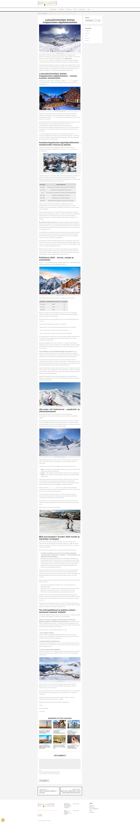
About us (91, 805)
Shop (89, 9)
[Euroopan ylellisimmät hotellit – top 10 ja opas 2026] (59, 739)
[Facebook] (39, 815)
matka (67, 149)
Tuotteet (61, 9)
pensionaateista (69, 80)
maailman (53, 117)
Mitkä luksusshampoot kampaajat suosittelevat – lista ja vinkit (67, 812)
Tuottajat (69, 9)
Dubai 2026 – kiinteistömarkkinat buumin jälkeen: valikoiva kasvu (72, 732)
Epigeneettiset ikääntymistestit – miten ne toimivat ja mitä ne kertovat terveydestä (67, 805)
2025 (44, 262)
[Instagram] (41, 815)
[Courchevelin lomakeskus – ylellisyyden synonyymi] (59, 724)
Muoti (75, 9)
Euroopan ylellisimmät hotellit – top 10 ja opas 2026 (59, 747)
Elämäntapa (53, 9)
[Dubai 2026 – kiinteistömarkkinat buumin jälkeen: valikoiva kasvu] (73, 724)
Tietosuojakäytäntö (93, 808)
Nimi (40, 770)
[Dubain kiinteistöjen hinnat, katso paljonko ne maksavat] (45, 739)
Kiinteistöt (82, 9)
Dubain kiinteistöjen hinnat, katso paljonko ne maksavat (45, 747)
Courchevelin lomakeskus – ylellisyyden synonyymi (59, 732)
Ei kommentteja (63, 17)
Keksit (90, 810)
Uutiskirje (91, 812)
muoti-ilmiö (76, 134)
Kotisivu (39, 13)
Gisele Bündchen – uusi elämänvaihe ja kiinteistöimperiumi (73, 747)
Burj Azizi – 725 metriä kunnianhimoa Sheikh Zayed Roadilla (44, 732)
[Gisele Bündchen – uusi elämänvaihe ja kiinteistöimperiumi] (73, 739)
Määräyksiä (92, 807)
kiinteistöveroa (52, 487)
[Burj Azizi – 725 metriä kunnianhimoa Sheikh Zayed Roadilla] (45, 724)
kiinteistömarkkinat (44, 60)
